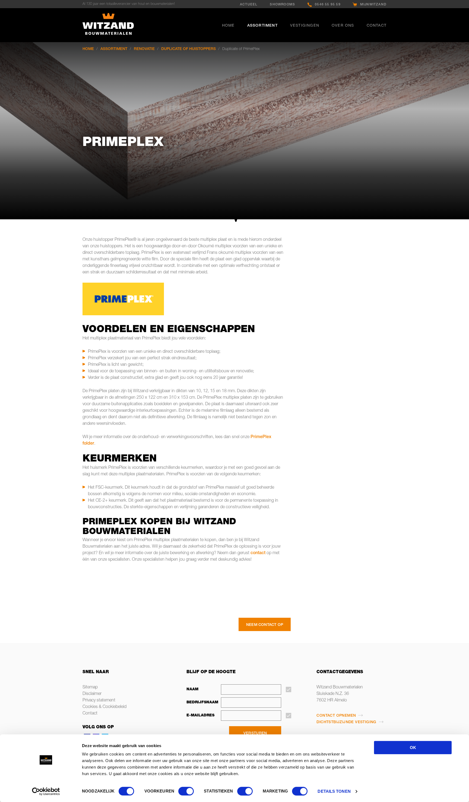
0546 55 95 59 (328, 4)
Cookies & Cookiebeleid (104, 707)
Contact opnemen (336, 716)
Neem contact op (264, 625)
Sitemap (90, 687)
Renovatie (144, 49)
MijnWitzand (373, 4)
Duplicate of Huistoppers (188, 49)
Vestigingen (304, 26)
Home (228, 26)
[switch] (186, 791)
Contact (376, 26)
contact (258, 553)
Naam (192, 689)
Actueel (248, 4)
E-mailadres (200, 715)
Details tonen (334, 791)
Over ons (343, 26)
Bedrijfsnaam (200, 702)
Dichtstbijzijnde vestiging (346, 722)
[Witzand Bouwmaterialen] (118, 25)
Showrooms (282, 4)
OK (413, 747)
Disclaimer (92, 694)
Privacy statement (99, 700)
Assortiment (262, 26)
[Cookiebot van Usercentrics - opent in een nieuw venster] (46, 791)
